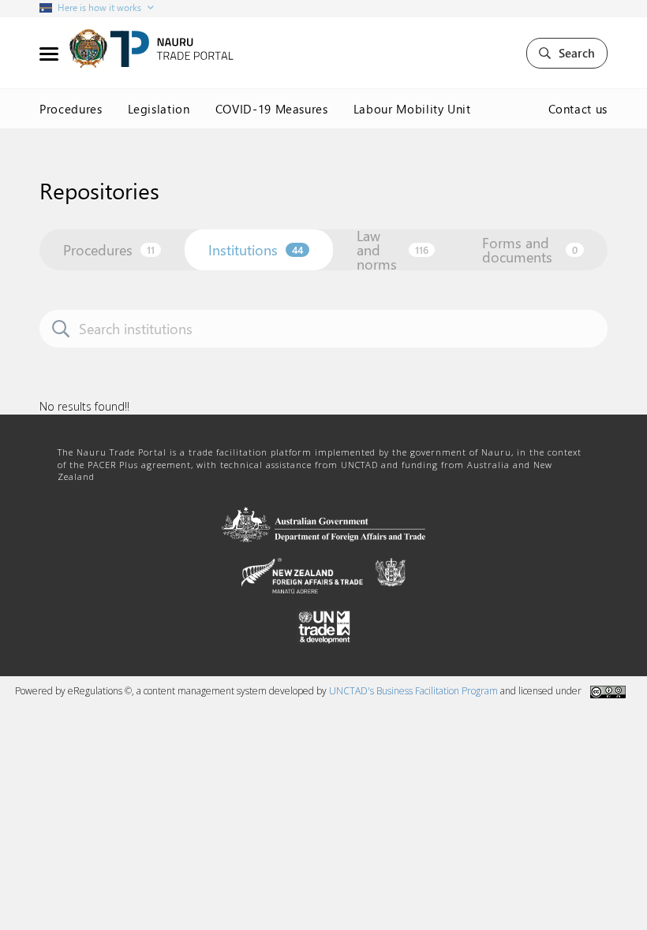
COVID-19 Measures (271, 109)
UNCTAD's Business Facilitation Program (413, 691)
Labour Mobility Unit (412, 109)
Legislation (159, 109)
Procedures (71, 109)
